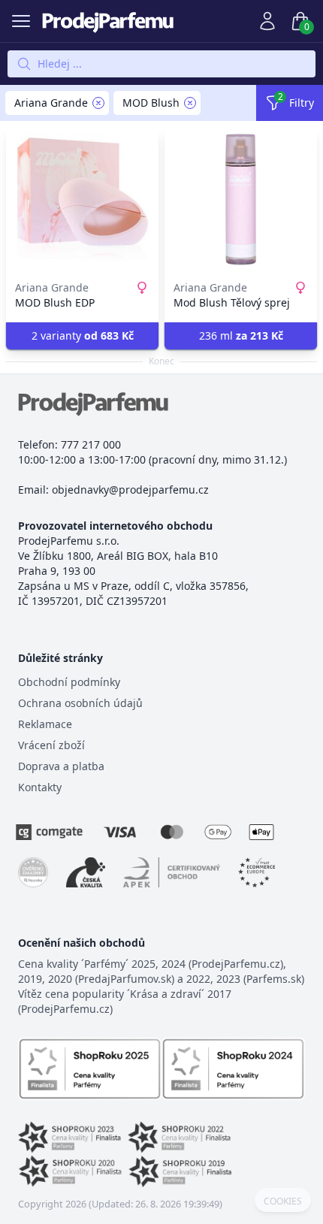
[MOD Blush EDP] (82, 199)
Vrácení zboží (51, 745)
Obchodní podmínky (69, 682)
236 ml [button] (241, 335)
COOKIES (283, 1201)
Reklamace (45, 724)
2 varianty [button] (83, 335)
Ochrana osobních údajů (80, 703)
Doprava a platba (61, 766)
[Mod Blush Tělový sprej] (241, 199)
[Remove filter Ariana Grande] (98, 103)
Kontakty (40, 787)
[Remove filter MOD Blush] (190, 103)
